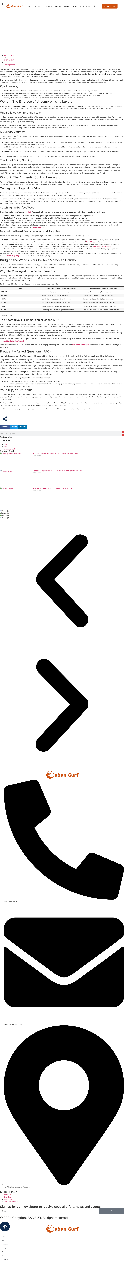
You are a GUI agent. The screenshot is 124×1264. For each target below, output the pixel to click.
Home (29, 6)
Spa (5, 444)
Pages (66, 6)
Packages (48, 6)
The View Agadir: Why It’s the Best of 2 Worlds (52, 488)
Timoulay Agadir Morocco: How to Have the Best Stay (55, 453)
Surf (5, 447)
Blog (75, 6)
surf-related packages (80, 345)
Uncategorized (9, 65)
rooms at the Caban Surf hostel (12, 341)
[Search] (123, 433)
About (37, 6)
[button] (94, 6)
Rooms (58, 6)
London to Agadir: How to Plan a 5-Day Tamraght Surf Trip (57, 471)
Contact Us (85, 6)
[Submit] (111, 1211)
